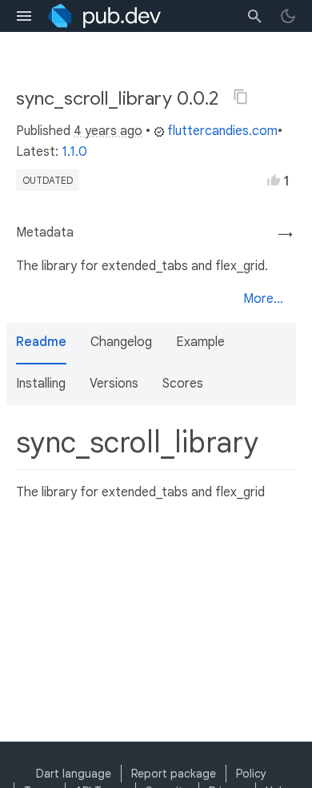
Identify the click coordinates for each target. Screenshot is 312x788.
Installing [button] (41, 384)
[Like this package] (273, 180)
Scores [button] (182, 384)
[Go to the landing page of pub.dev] (104, 16)
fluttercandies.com (222, 131)
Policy (251, 773)
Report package (173, 773)
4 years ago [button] (108, 131)
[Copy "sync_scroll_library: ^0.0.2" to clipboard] (241, 97)
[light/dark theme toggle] (288, 16)
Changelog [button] (121, 342)
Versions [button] (114, 384)
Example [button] (200, 342)
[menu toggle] (24, 16)
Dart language (73, 773)
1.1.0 (74, 152)
